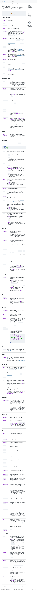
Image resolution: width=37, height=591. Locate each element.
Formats (8, 3)
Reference (4, 3)
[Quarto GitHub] (12, 1)
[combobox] (35, 1)
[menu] (2, 1)
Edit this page (29, 25)
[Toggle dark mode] (14, 1)
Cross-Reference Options (12, 350)
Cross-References (30, 16)
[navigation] (27, 4)
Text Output (29, 23)
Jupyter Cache (14, 201)
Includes (29, 20)
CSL (7, 358)
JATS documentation (14, 34)
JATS (17, 3)
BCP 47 (19, 368)
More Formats (13, 3)
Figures (29, 12)
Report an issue (30, 26)
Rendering (29, 22)
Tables (29, 13)
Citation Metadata (22, 360)
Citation (29, 17)
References (29, 15)
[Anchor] (10, 17)
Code (28, 9)
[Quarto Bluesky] (11, 1)
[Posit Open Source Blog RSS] (13, 1)
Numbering (29, 8)
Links (28, 14)
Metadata (29, 21)
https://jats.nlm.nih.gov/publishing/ (8, 9)
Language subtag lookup (19, 369)
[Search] (35, 1)
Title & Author (30, 6)
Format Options (30, 7)
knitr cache (22, 200)
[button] (2, 4)
